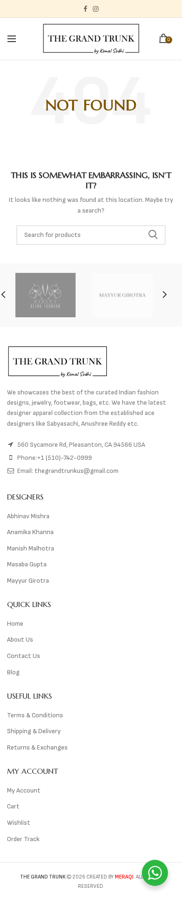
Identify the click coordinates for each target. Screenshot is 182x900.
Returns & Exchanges (37, 747)
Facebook (85, 9)
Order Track (23, 839)
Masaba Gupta (27, 564)
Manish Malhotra (30, 548)
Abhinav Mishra (28, 516)
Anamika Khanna (30, 532)
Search (153, 235)
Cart (13, 806)
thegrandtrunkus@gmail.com (77, 471)
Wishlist (18, 823)
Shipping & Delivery (34, 731)
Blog (13, 672)
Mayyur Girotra (28, 581)
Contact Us (23, 656)
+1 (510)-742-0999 (64, 458)
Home (15, 624)
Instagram (95, 9)
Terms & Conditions (35, 715)
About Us (20, 639)
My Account (24, 790)
